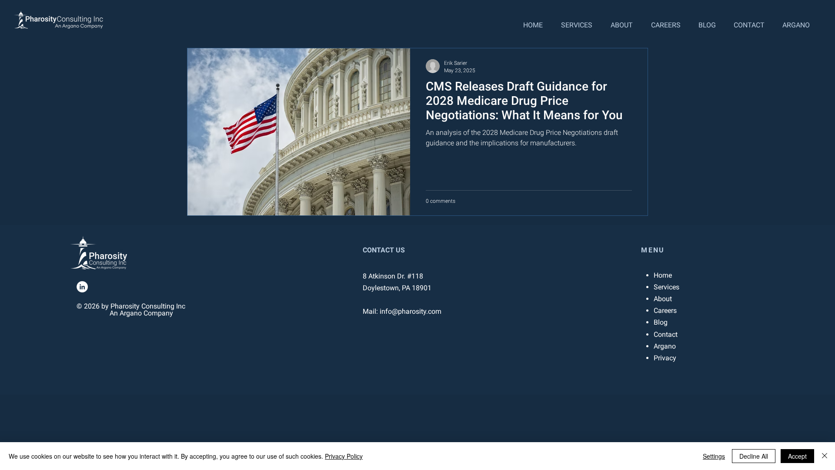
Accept (797, 456)
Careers (665, 310)
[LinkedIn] (82, 286)
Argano (665, 346)
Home (663, 275)
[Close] (824, 456)
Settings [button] (714, 456)
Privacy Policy (344, 456)
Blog (661, 322)
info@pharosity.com (410, 311)
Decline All (753, 456)
